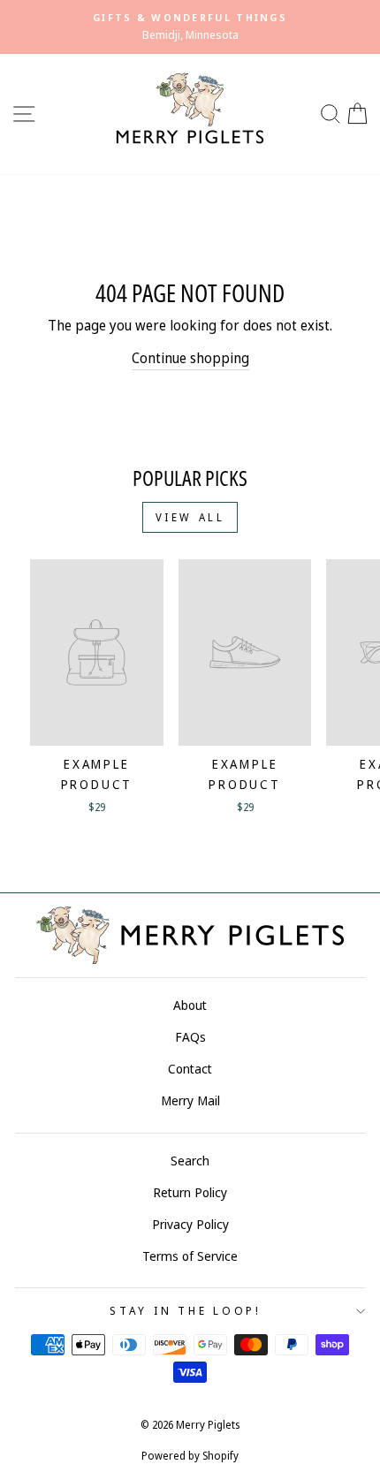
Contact (190, 1068)
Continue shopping (190, 358)
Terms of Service (190, 1256)
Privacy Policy (190, 1224)
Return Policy (190, 1192)
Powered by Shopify (190, 1455)
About (190, 1005)
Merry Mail (190, 1100)
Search (190, 1160)
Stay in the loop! (186, 1310)
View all (190, 517)
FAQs (190, 1036)
